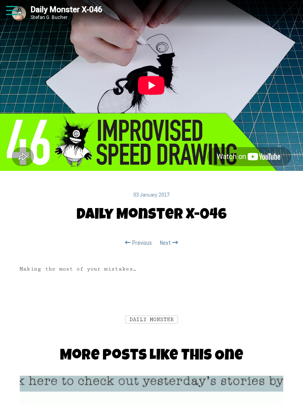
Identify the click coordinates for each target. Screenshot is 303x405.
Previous (141, 242)
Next (166, 242)
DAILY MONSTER (151, 319)
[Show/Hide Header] (12, 11)
